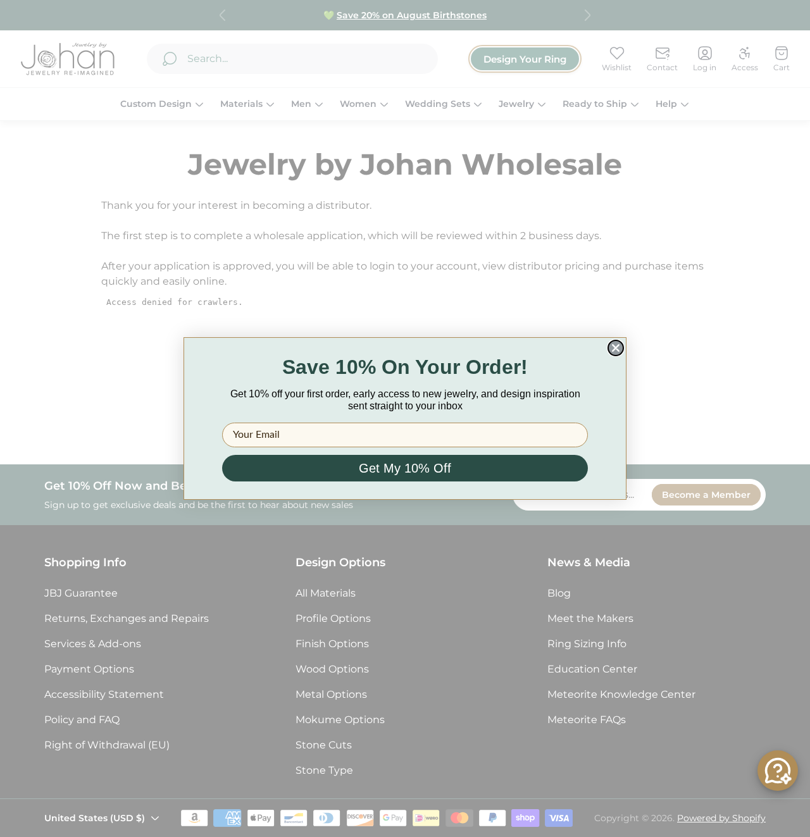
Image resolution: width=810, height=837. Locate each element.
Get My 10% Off (405, 468)
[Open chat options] (777, 770)
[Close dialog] (615, 348)
